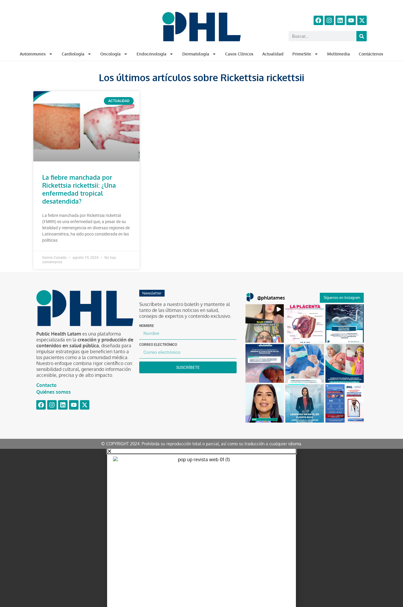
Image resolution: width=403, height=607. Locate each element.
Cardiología (73, 53)
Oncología (110, 53)
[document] (201, 528)
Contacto (46, 385)
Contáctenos (371, 53)
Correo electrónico (158, 345)
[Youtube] (351, 20)
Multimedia (338, 53)
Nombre (146, 326)
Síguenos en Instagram (342, 297)
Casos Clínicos (239, 53)
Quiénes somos (53, 392)
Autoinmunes (33, 53)
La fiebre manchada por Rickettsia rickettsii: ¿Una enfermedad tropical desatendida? (79, 189)
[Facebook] (318, 20)
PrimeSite (301, 53)
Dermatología (195, 53)
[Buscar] (361, 36)
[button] (264, 323)
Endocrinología (151, 53)
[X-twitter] (362, 20)
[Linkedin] (340, 20)
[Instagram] (329, 20)
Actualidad (273, 53)
